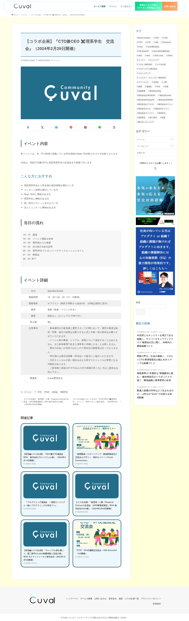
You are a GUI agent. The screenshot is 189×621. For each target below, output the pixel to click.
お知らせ (141, 152)
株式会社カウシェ (165, 104)
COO (165, 38)
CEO (157, 38)
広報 (166, 86)
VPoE (46, 392)
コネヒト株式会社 (145, 64)
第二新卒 (153, 117)
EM (156, 42)
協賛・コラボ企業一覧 (129, 598)
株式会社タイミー (162, 108)
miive (140, 47)
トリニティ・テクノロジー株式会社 (152, 77)
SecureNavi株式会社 (161, 51)
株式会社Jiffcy (155, 91)
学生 (158, 86)
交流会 (55, 392)
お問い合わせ (100, 598)
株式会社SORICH (166, 100)
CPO (140, 42)
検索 (138, 302)
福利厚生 (141, 117)
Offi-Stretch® (143, 51)
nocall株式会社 (153, 47)
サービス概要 (86, 598)
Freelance (167, 42)
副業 (140, 86)
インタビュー (143, 146)
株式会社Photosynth (146, 100)
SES (140, 55)
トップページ (72, 598)
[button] (28, 127)
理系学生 (64, 392)
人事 (165, 82)
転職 (163, 117)
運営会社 (113, 598)
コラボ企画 (161, 64)
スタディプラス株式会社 (147, 69)
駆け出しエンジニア (146, 122)
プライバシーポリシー (151, 598)
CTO (40, 392)
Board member (144, 38)
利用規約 (157, 603)
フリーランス (143, 82)
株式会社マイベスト (146, 113)
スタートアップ (144, 73)
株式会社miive (165, 95)
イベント (56, 60)
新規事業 (141, 91)
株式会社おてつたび (146, 104)
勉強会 (149, 86)
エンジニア (154, 60)
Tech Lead (159, 55)
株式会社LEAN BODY (146, 95)
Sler (148, 55)
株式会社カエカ (144, 108)
